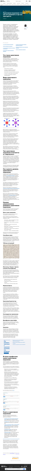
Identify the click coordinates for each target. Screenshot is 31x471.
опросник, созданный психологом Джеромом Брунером (11, 188)
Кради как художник (8, 432)
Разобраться (4, 18)
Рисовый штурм (7, 421)
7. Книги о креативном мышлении (21, 49)
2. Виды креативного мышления (7, 46)
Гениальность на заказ (8, 429)
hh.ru (13, 390)
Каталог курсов (10, 467)
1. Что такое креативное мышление (8, 44)
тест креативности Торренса (10, 175)
